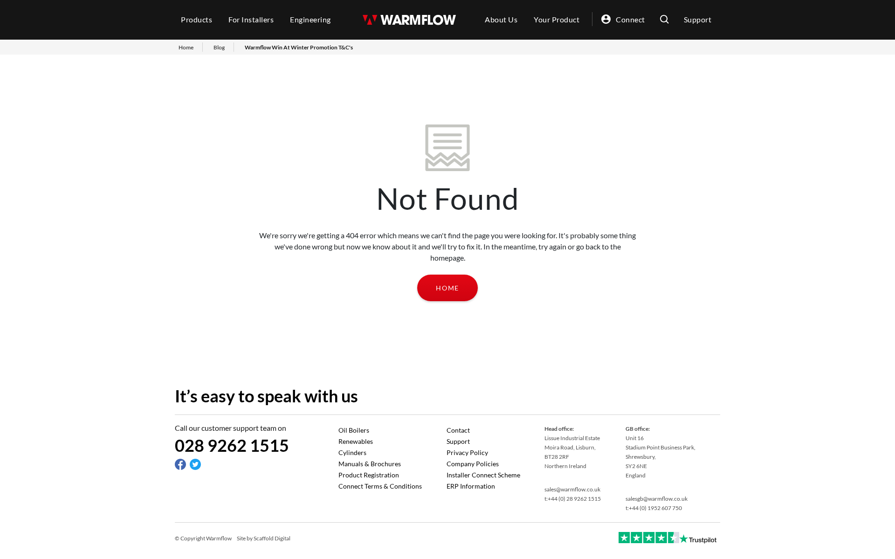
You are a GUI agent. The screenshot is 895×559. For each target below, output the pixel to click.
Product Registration (368, 475)
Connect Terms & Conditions (380, 486)
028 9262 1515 (232, 445)
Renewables (355, 441)
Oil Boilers (353, 430)
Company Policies (473, 464)
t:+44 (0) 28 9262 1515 (572, 498)
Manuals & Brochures (369, 464)
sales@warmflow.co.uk (572, 489)
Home (447, 288)
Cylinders (352, 452)
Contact (458, 430)
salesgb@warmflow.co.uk (657, 498)
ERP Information (471, 486)
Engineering (310, 19)
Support (698, 19)
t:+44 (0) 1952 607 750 (654, 507)
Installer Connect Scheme (483, 475)
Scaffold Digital (272, 538)
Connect (630, 19)
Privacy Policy (467, 452)
